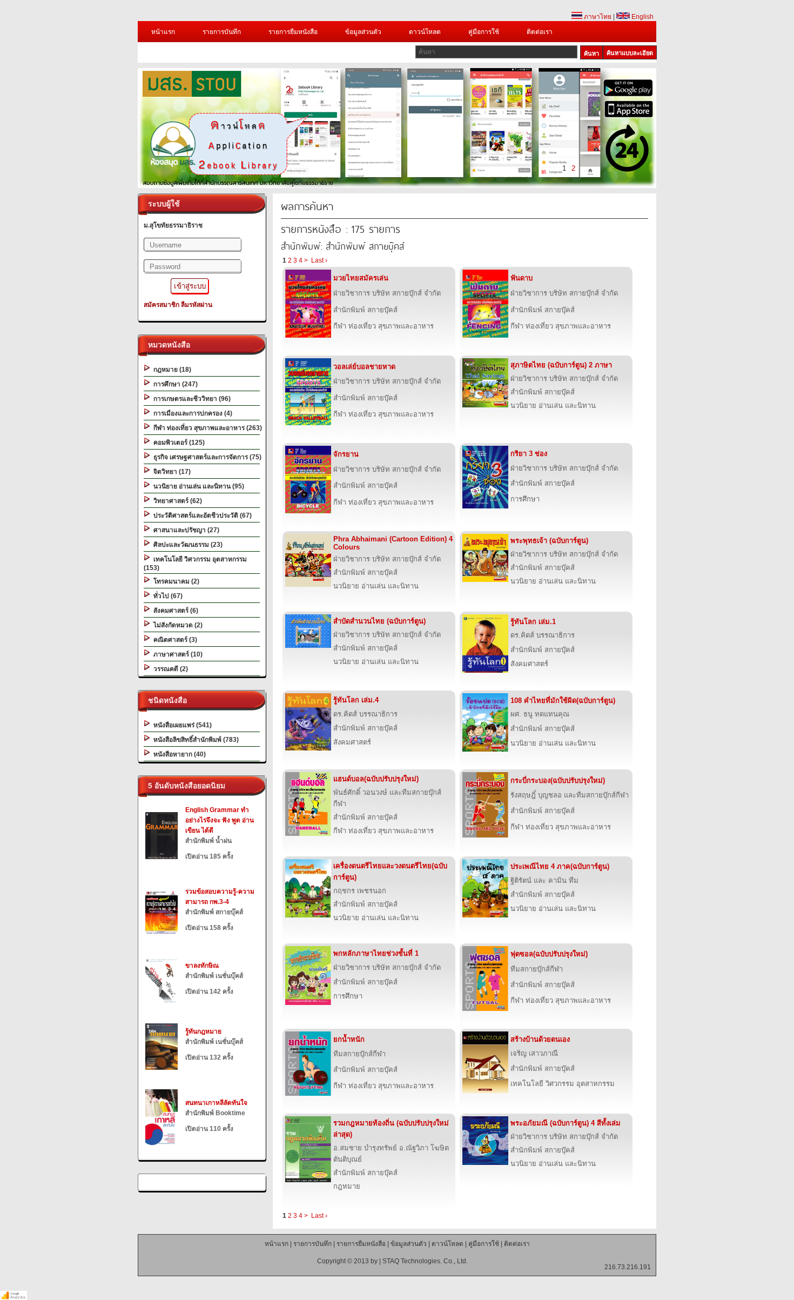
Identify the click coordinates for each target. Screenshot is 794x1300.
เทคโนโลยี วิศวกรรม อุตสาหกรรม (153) (195, 563)
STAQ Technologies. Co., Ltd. (425, 1261)
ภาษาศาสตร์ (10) (176, 654)
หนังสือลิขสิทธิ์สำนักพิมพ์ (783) (194, 739)
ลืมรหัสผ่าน (196, 305)
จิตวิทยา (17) (170, 471)
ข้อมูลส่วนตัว (363, 32)
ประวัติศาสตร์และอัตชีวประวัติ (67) (201, 515)
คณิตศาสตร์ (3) (173, 640)
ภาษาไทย (596, 17)
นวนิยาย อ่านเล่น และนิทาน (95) (197, 486)
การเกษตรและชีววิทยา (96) (190, 399)
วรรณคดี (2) (169, 669)
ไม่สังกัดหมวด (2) (176, 625)
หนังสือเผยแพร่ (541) (181, 725)
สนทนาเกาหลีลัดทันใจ (216, 1103)
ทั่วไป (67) (166, 596)
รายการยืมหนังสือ (293, 32)
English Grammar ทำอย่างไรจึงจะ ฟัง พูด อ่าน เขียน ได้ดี (219, 820)
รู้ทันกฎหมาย (203, 1031)
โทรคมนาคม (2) (174, 581)
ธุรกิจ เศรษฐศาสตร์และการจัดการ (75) (205, 457)
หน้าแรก (163, 32)
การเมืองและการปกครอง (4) (191, 413)
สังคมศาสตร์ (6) (174, 610)
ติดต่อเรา (540, 32)
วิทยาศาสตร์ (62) (176, 501)
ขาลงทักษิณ (202, 965)
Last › (319, 260)
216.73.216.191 (627, 1267)
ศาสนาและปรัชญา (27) (184, 530)
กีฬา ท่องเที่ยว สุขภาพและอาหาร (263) (206, 428)
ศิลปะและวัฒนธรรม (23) (186, 544)
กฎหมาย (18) (170, 369)
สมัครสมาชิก (161, 305)
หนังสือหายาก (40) (178, 754)
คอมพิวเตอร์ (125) (177, 442)
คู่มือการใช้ (483, 32)
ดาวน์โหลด (425, 32)
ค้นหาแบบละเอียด (629, 53)
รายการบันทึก (222, 32)
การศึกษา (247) (174, 384)
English (642, 17)
